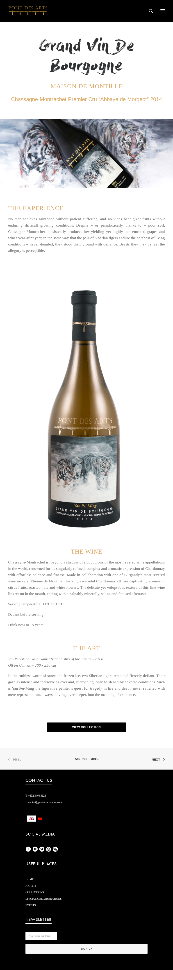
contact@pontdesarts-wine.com (45, 802)
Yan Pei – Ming (86, 759)
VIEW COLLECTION (86, 727)
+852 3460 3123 (36, 795)
